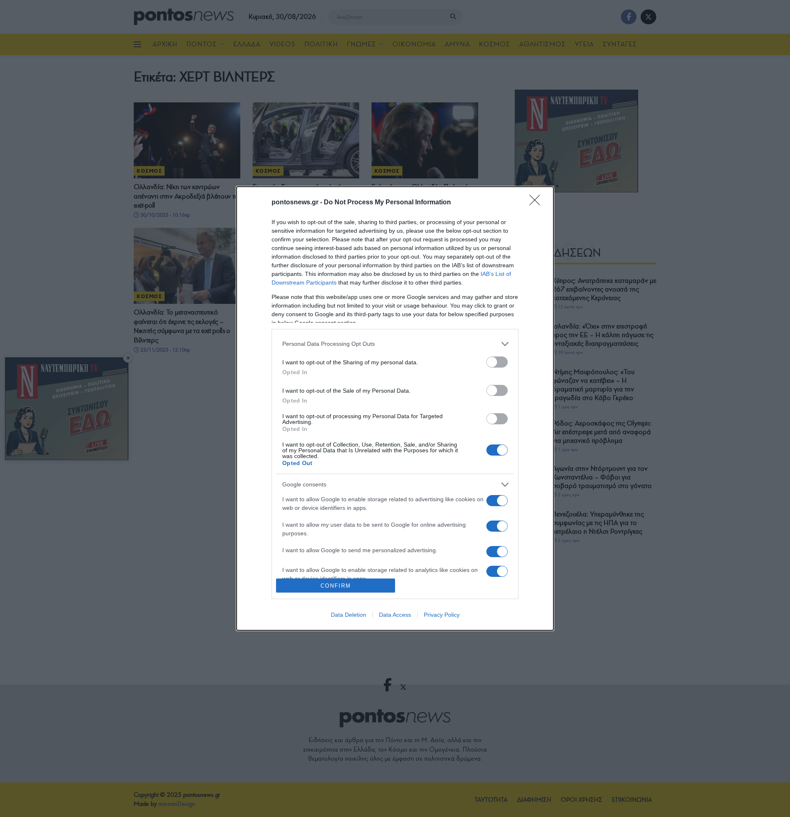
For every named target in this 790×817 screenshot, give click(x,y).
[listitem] (395, 344)
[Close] (537, 203)
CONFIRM (336, 586)
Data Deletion (348, 614)
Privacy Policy (442, 614)
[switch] (497, 362)
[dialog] (395, 408)
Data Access (395, 614)
